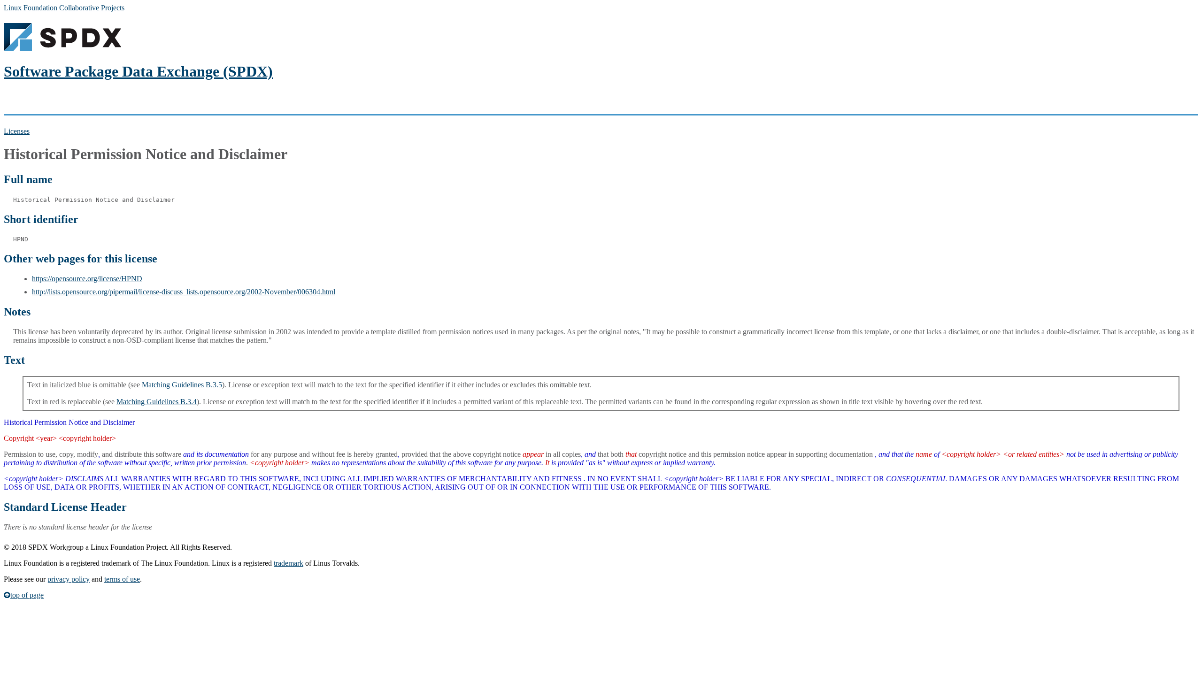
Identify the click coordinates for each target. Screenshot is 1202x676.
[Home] (62, 49)
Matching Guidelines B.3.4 (156, 402)
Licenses (17, 131)
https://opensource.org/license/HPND (87, 279)
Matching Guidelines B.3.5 (182, 385)
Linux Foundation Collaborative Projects (64, 8)
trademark (288, 563)
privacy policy (68, 579)
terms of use (122, 579)
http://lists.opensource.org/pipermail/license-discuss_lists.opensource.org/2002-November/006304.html (183, 292)
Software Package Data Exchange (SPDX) (138, 71)
